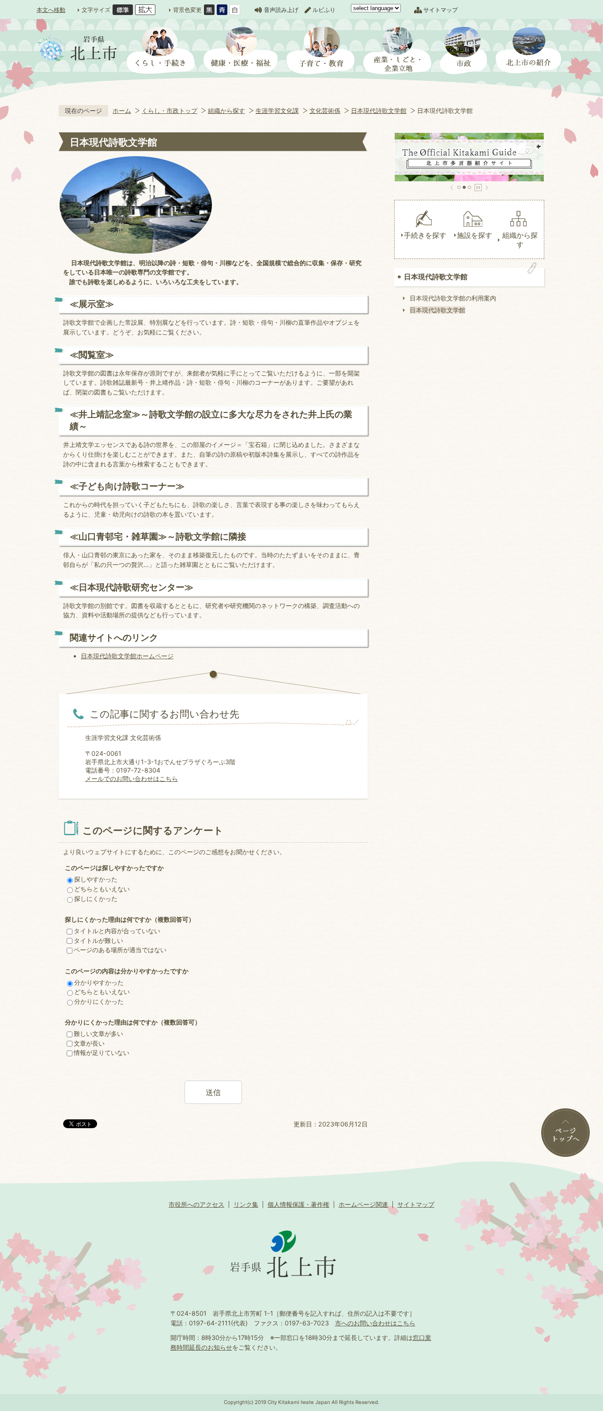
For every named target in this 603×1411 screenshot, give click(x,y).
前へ (452, 187)
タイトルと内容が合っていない (117, 930)
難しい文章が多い (98, 1033)
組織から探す (226, 110)
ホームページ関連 (363, 1204)
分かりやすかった (99, 982)
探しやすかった (95, 879)
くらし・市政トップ (169, 110)
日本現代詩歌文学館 (379, 110)
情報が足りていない (101, 1052)
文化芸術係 (324, 110)
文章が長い (89, 1043)
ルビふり (324, 9)
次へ (487, 187)
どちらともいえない (102, 889)
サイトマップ (440, 9)
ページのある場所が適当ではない (120, 949)
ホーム (122, 110)
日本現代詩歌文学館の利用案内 (453, 298)
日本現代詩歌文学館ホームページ (127, 656)
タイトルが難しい (98, 940)
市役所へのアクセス (196, 1204)
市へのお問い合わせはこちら (375, 1323)
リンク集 (246, 1204)
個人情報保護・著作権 (298, 1204)
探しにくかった (95, 898)
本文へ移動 (51, 9)
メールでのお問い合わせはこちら (131, 778)
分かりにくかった (99, 1001)
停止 (478, 187)
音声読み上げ (281, 9)
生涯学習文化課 (277, 110)
